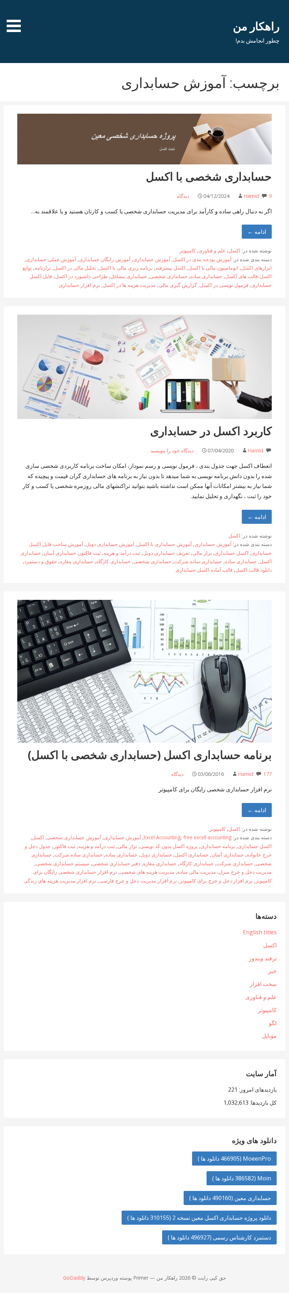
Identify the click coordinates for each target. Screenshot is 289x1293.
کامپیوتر (187, 250)
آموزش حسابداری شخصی (74, 837)
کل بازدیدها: (262, 1102)
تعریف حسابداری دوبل (166, 553)
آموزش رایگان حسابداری (104, 259)
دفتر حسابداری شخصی (116, 863)
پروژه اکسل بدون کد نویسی (169, 846)
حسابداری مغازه (76, 561)
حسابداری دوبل (156, 854)
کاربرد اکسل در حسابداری (211, 430)
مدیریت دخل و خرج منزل (245, 871)
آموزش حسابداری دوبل (110, 544)
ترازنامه (43, 267)
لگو (273, 1023)
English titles (260, 932)
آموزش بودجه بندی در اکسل (202, 259)
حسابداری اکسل (192, 854)
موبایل (269, 1036)
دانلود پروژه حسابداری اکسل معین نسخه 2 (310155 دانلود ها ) (199, 1218)
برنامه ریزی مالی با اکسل (126, 267)
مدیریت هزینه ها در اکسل (129, 285)
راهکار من (256, 25)
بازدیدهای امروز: (257, 1089)
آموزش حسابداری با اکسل (164, 544)
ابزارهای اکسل (256, 267)
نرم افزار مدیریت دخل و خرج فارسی (138, 880)
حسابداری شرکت (235, 863)
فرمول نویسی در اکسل (224, 285)
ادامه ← (256, 232)
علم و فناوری (212, 250)
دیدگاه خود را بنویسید (171, 450)
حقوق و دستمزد (40, 561)
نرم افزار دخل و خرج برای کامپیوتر (216, 880)
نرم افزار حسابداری (79, 285)
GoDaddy (74, 1277)
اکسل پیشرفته (170, 267)
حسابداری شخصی (168, 276)
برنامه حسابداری (218, 846)
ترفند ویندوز (263, 958)
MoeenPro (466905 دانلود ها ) (234, 1158)
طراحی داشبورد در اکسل (81, 276)
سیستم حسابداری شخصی (63, 863)
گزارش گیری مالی (178, 285)
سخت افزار (263, 984)
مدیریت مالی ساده (196, 871)
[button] (11, 17)
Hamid (251, 196)
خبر (272, 971)
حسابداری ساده (206, 276)
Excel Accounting (162, 837)
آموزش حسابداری (151, 259)
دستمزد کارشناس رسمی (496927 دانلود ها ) (219, 1237)
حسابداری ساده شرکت (198, 561)
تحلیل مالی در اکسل (75, 267)
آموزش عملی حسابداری (51, 259)
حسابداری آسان (60, 553)
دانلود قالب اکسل (253, 569)
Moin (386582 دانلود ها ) (241, 1178)
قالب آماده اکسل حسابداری (204, 569)
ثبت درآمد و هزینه (122, 553)
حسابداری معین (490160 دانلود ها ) (230, 1198)
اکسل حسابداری (231, 553)
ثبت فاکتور (90, 553)
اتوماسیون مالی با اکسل (213, 267)
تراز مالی (202, 553)
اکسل (234, 250)
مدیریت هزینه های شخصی (147, 871)
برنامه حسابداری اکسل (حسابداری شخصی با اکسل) (150, 754)
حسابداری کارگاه (113, 561)
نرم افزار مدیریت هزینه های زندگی (60, 880)
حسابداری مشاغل (128, 276)
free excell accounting (207, 837)
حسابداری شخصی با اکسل (209, 176)
